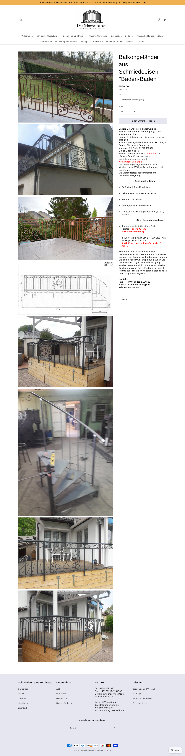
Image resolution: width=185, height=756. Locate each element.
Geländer (22, 698)
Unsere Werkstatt (64, 703)
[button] (21, 20)
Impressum (61, 694)
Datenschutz (62, 698)
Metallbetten (24, 703)
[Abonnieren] (114, 728)
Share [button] (124, 299)
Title (120, 95)
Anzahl (121, 106)
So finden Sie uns (141, 703)
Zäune (21, 694)
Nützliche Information (143, 698)
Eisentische (23, 708)
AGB (58, 689)
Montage (137, 694)
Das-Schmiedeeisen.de (88, 750)
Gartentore (23, 689)
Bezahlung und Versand (144, 689)
